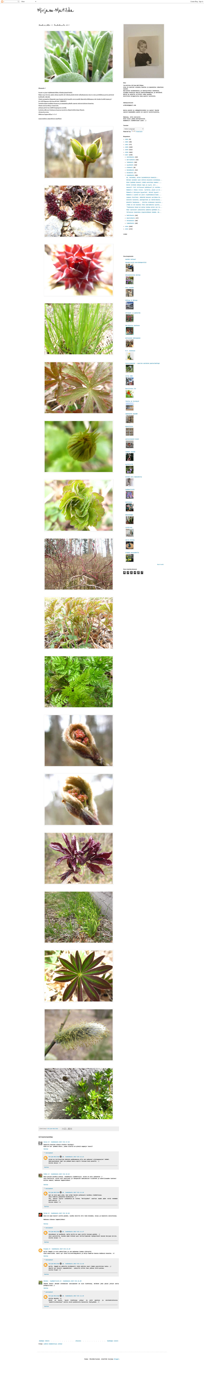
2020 (127, 147)
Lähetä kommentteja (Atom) (53, 1344)
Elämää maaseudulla (132, 552)
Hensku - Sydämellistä (51, 1281)
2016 (127, 226)
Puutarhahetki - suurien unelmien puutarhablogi (142, 363)
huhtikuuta (131, 215)
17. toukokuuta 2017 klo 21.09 (70, 1281)
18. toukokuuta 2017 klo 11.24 (73, 1192)
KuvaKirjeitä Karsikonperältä (135, 262)
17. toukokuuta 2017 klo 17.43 (58, 1142)
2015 (127, 229)
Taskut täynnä (130, 452)
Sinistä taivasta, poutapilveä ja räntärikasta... (144, 200)
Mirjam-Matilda (55, 10)
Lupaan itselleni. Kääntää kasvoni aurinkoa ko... (144, 197)
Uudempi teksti (44, 1341)
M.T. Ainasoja (130, 351)
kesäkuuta (130, 173)
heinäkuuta (131, 170)
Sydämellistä (129, 489)
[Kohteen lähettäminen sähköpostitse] (63, 1129)
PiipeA (46, 1249)
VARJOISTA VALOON (131, 414)
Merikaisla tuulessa (132, 325)
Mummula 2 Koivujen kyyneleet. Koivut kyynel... (143, 192)
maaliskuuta (131, 218)
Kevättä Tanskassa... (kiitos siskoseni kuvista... (144, 202)
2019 (127, 150)
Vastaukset (49, 1153)
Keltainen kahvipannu (132, 338)
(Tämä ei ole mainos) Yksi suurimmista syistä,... (144, 205)
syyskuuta (130, 165)
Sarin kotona (129, 540)
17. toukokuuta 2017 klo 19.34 (58, 1174)
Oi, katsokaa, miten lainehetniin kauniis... (142, 177)
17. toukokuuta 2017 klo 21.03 (59, 1249)
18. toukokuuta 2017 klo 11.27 (73, 1231)
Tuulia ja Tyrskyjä (132, 401)
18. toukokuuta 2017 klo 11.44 (73, 1296)
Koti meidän (129, 287)
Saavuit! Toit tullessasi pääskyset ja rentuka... (144, 187)
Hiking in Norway (131, 300)
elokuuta (130, 167)
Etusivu (78, 1341)
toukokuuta (131, 175)
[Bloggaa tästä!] (65, 1129)
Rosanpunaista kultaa (132, 275)
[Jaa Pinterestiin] (71, 1129)
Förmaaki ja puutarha (132, 313)
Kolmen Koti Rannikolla (133, 477)
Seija (45, 1142)
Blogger (116, 1359)
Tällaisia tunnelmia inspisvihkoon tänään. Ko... (143, 212)
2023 (127, 139)
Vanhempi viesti (112, 1341)
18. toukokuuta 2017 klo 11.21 (73, 1157)
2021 (127, 144)
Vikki (45, 1174)
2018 (127, 152)
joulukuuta (131, 157)
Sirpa (45, 1213)
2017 (127, 155)
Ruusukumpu (129, 515)
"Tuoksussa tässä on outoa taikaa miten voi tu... (144, 207)
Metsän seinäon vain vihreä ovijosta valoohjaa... (144, 180)
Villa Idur (129, 376)
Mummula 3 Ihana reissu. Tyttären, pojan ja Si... (144, 190)
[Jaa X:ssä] (67, 1129)
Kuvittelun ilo (130, 388)
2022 (127, 142)
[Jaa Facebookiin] (69, 1129)
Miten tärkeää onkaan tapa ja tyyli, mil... (142, 185)
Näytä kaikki (160, 564)
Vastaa (46, 1149)
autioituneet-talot (132, 439)
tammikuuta (131, 223)
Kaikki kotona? (130, 259)
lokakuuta (130, 162)
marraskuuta (131, 160)
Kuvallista (129, 426)
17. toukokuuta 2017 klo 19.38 (58, 1213)
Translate (139, 131)
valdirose (128, 527)
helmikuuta (131, 220)
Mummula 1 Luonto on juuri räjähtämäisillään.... (143, 195)
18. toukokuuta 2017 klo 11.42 (73, 1264)
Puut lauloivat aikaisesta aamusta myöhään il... (143, 210)
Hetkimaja (128, 502)
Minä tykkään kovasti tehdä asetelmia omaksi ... (143, 182)
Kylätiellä (129, 464)
